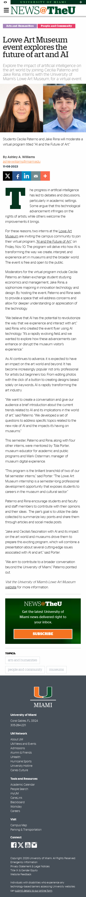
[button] (77, 885)
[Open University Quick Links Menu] (81, 2)
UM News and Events (23, 743)
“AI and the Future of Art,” (54, 241)
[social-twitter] (20, 844)
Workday (16, 806)
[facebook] (17, 176)
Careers (15, 811)
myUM (14, 793)
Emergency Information (23, 862)
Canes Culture (19, 770)
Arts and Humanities (20, 26)
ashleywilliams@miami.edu (21, 161)
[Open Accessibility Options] (5, 2)
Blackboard (17, 802)
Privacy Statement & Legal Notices (30, 866)
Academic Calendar (22, 784)
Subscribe (43, 634)
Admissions (17, 748)
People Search (19, 789)
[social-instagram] (34, 845)
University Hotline (21, 765)
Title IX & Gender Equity (24, 870)
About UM (16, 739)
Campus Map (18, 825)
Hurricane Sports (21, 761)
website (10, 587)
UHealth (15, 757)
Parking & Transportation (26, 829)
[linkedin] (26, 176)
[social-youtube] (27, 845)
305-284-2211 (18, 725)
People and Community (56, 26)
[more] (45, 176)
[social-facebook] (13, 845)
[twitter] (7, 176)
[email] (35, 176)
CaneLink (16, 797)
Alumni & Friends (21, 752)
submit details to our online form (33, 890)
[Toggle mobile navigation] (6, 10)
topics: (10, 653)
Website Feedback (20, 874)
